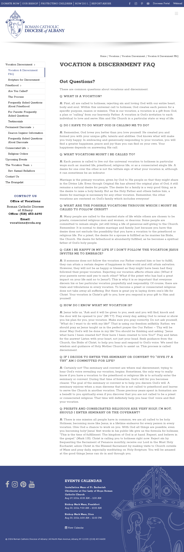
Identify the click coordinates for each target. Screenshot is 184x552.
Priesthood (12, 85)
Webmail (177, 3)
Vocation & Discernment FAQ (23, 72)
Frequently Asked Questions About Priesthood (25, 104)
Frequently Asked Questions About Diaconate (25, 140)
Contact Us (12, 176)
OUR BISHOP (30, 3)
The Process (16, 97)
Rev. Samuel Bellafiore (21, 171)
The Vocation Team (17, 165)
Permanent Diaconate (18, 127)
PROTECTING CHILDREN (56, 3)
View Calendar (75, 528)
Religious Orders (18, 154)
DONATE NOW (10, 3)
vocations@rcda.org (25, 223)
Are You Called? (18, 91)
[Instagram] (15, 485)
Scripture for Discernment (24, 80)
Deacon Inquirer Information (25, 133)
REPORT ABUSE (101, 3)
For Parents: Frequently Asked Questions (22, 113)
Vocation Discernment (18, 64)
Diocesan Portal (161, 3)
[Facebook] (7, 485)
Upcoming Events (16, 159)
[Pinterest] (23, 485)
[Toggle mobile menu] (177, 13)
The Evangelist (14, 182)
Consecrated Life (15, 148)
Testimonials (15, 121)
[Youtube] (32, 485)
